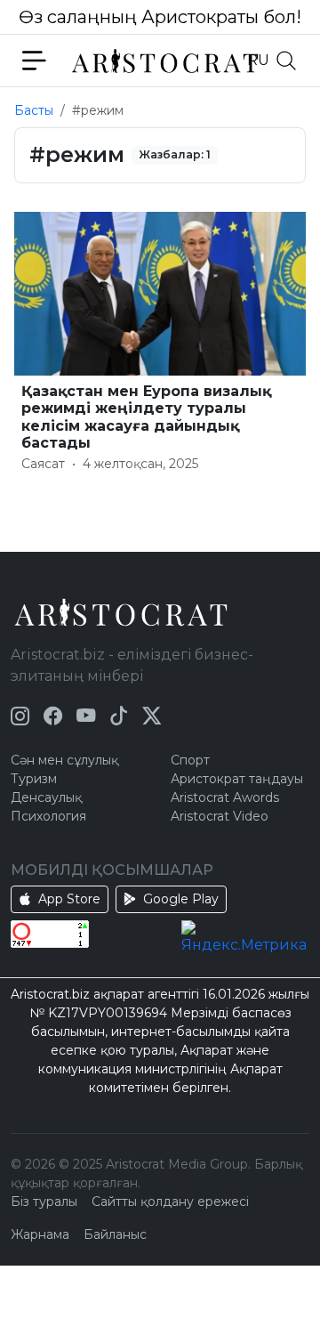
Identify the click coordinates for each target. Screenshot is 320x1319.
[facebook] (53, 715)
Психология (48, 816)
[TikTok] (118, 715)
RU (258, 60)
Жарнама (40, 1234)
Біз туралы (44, 1202)
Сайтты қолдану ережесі (170, 1202)
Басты (33, 110)
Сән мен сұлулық (64, 760)
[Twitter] (151, 715)
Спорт (190, 760)
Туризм (34, 779)
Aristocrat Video (219, 816)
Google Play (181, 899)
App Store (69, 899)
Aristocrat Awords (225, 797)
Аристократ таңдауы (237, 779)
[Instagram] (20, 715)
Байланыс (115, 1234)
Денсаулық (46, 797)
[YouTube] (85, 715)
